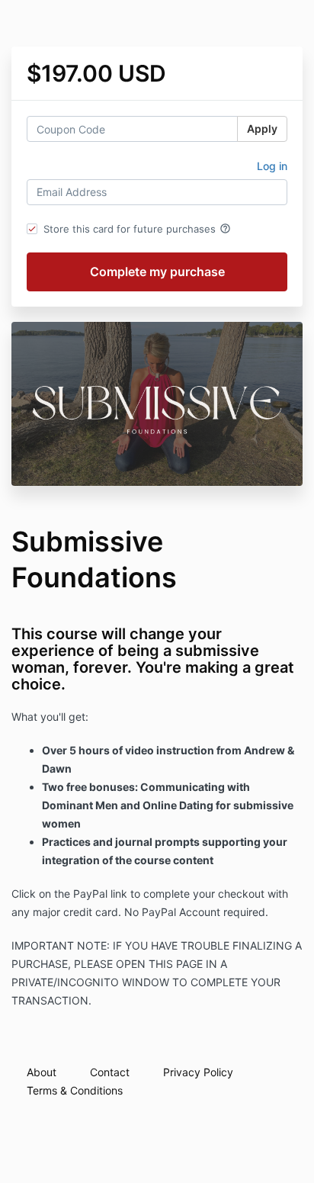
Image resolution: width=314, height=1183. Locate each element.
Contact (110, 1072)
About (41, 1072)
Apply (262, 128)
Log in (272, 165)
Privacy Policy (198, 1072)
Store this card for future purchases (137, 229)
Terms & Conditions (75, 1090)
